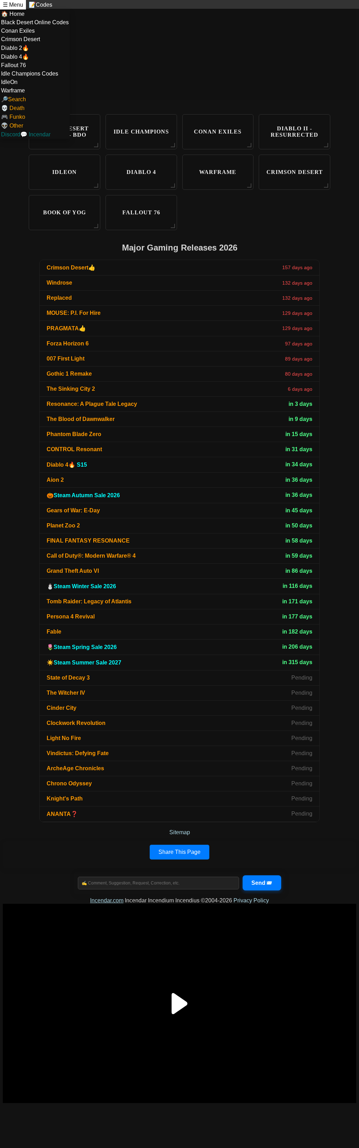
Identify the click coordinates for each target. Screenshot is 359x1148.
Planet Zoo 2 (63, 525)
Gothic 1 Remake (69, 374)
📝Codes (40, 5)
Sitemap (179, 832)
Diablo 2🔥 (15, 48)
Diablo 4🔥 (15, 57)
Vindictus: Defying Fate (78, 753)
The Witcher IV (66, 693)
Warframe (13, 90)
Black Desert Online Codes (35, 22)
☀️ (84, 663)
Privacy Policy (251, 900)
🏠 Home (13, 14)
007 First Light (65, 359)
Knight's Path (65, 799)
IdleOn (9, 82)
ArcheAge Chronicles (75, 768)
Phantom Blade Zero (74, 434)
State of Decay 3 (68, 678)
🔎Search (13, 99)
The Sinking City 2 (71, 389)
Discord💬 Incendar (25, 134)
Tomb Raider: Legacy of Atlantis (89, 601)
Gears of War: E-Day (73, 510)
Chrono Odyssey (69, 783)
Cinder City (61, 708)
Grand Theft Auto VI (73, 571)
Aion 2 (55, 480)
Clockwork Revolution (76, 723)
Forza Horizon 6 (68, 343)
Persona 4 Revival (71, 617)
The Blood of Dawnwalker (81, 419)
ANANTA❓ (62, 814)
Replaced (59, 298)
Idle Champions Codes (29, 74)
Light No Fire (64, 738)
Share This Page (179, 852)
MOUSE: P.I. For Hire (74, 313)
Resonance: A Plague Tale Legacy (92, 404)
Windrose (59, 283)
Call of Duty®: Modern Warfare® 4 (91, 556)
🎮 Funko (13, 117)
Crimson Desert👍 (71, 268)
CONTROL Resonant (74, 449)
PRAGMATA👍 (66, 328)
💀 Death (13, 108)
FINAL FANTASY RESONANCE (88, 541)
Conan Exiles (18, 31)
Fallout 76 (13, 65)
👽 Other (12, 126)
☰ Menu (13, 5)
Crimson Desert (20, 39)
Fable (54, 632)
